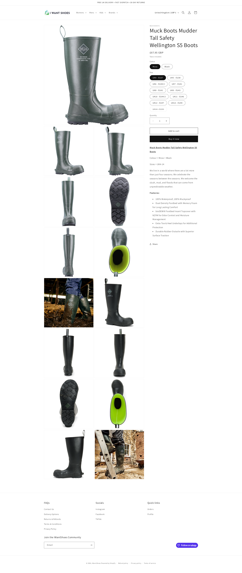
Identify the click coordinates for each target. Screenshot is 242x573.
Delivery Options (51, 514)
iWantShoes (96, 563)
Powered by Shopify (108, 563)
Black (167, 66)
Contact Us (49, 509)
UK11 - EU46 (178, 96)
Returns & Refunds (52, 519)
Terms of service (150, 563)
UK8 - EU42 (158, 90)
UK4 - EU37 (158, 77)
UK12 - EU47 (158, 103)
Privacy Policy (50, 529)
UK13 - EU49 (176, 103)
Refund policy (123, 563)
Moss (155, 66)
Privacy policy (136, 563)
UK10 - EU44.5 (159, 96)
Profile (150, 514)
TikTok (99, 519)
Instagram (100, 509)
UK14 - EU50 (160, 110)
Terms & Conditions (53, 524)
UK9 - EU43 (175, 90)
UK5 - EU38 (175, 77)
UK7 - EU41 (177, 84)
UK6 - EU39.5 (159, 84)
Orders (150, 509)
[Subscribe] (91, 545)
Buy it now (174, 139)
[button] (81, 13)
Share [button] (155, 244)
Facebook (100, 514)
